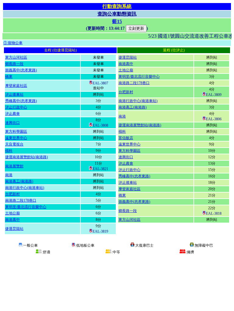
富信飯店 (126, 138)
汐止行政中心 (16, 107)
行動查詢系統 (117, 6)
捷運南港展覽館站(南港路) (26, 157)
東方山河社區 (16, 57)
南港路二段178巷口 (20, 200)
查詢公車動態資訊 (117, 13)
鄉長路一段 (14, 64)
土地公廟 (12, 213)
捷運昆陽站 (14, 229)
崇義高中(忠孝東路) (21, 70)
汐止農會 (12, 113)
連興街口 (12, 123)
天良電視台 (14, 144)
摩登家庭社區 (16, 86)
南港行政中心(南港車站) (24, 188)
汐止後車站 (14, 94)
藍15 (117, 21)
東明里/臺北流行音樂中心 (25, 207)
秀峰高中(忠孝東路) (21, 101)
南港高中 (12, 219)
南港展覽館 (14, 166)
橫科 (8, 151)
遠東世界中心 (16, 138)
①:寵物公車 (13, 43)
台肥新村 (12, 194)
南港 (8, 175)
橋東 (8, 76)
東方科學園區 (16, 131)
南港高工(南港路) (19, 181)
